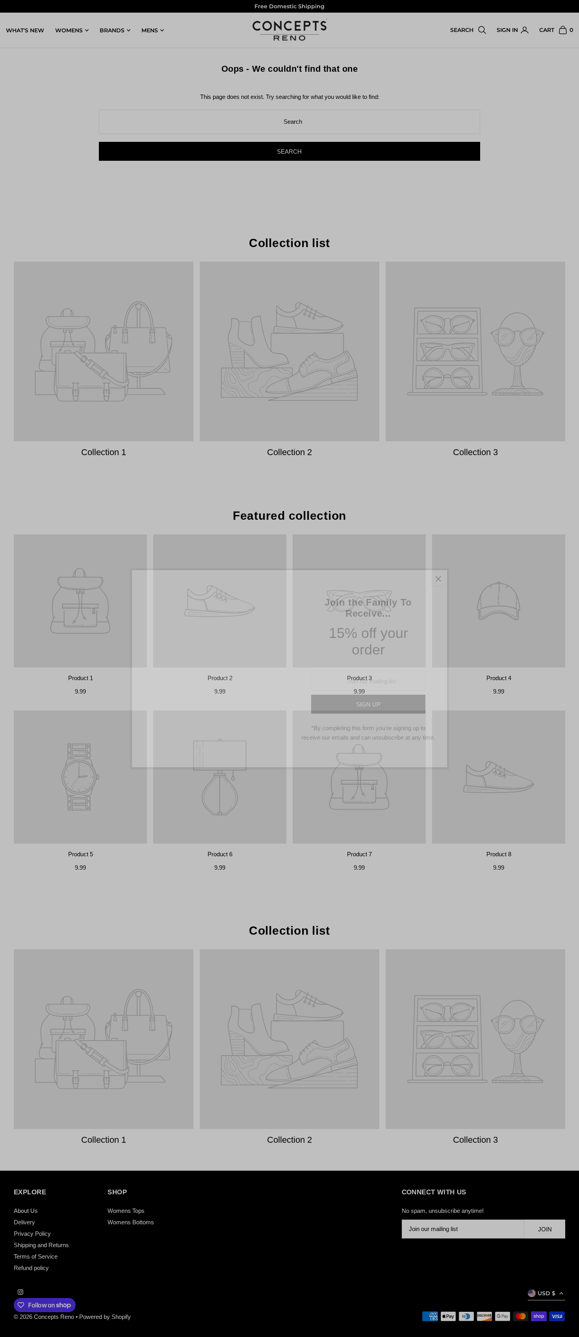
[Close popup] (438, 579)
